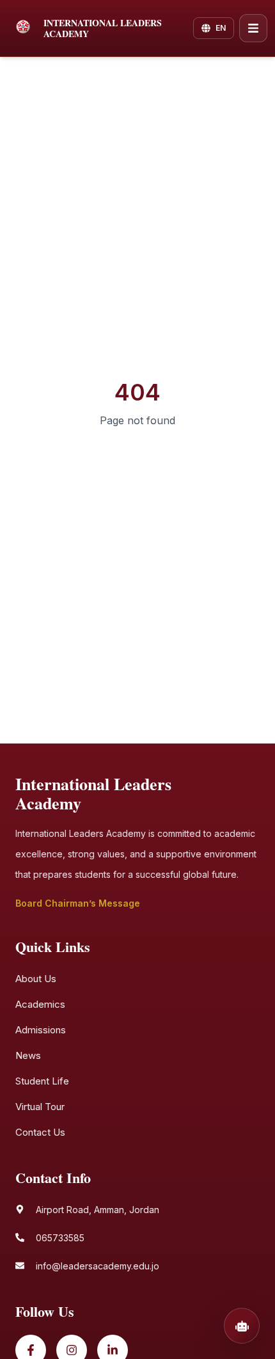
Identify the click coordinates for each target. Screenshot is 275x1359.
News (28, 1055)
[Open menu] (253, 28)
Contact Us (40, 1132)
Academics (40, 1004)
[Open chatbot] (242, 1326)
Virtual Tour (40, 1107)
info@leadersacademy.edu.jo (97, 1265)
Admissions (40, 1030)
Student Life (42, 1081)
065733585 (60, 1237)
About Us (35, 979)
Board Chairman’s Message (77, 903)
